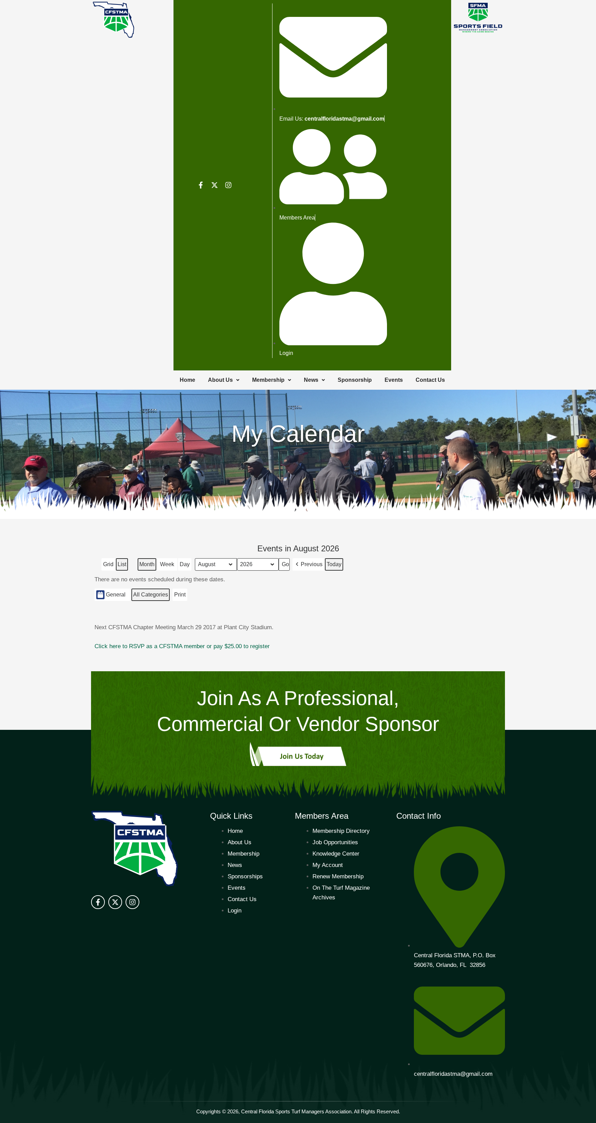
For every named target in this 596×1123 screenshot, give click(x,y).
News (311, 380)
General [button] (116, 595)
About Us (220, 380)
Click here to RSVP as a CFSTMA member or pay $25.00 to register (182, 646)
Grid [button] (109, 566)
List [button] (122, 566)
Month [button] (147, 564)
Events (394, 380)
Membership (268, 380)
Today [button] (334, 564)
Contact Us (430, 380)
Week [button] (167, 564)
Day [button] (185, 564)
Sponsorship (355, 380)
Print (180, 596)
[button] (308, 564)
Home (187, 380)
